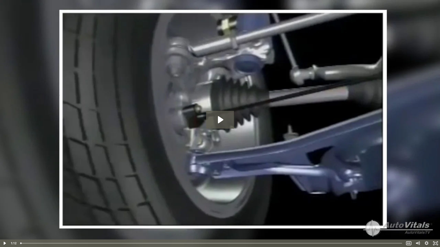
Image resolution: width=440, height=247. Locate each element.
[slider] (211, 243)
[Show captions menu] (408, 243)
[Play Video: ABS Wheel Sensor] (220, 120)
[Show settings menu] (426, 243)
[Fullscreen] (435, 243)
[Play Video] (4, 243)
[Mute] (417, 243)
